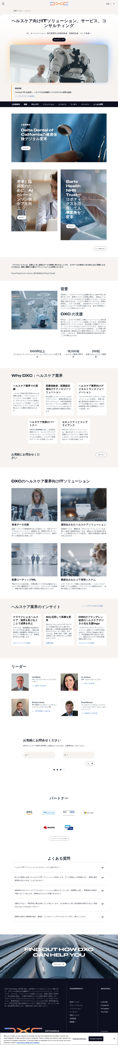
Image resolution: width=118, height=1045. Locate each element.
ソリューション (48, 104)
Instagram (105, 1008)
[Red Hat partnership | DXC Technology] (49, 827)
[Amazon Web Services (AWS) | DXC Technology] (29, 813)
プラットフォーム (76, 1005)
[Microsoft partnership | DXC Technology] (88, 813)
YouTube (104, 1012)
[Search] (114, 4)
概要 (25, 104)
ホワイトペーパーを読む (22, 643)
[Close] (114, 1038)
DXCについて (74, 1015)
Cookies (104, 1031)
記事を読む (50, 643)
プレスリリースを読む (87, 643)
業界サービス (74, 1002)
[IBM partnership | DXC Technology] (69, 813)
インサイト (62, 104)
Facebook (105, 1005)
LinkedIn (104, 1002)
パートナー (85, 104)
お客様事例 (16, 104)
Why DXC (35, 104)
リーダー (74, 104)
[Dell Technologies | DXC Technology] (49, 813)
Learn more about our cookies (27, 1043)
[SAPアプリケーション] (69, 827)
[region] (59, 1039)
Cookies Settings (79, 1039)
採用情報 (73, 1018)
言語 (107, 4)
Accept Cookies (96, 1039)
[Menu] (3, 4)
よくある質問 (98, 104)
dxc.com (33, 1006)
